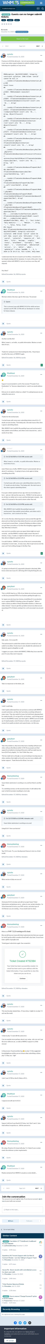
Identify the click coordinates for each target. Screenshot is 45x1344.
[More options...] (41, 55)
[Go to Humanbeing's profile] (4, 777)
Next (38, 46)
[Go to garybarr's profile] (4, 588)
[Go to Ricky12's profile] (40, 1256)
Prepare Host (8, 1300)
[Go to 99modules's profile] (40, 1271)
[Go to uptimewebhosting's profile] (40, 1242)
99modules (7, 1260)
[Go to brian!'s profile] (4, 450)
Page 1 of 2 (22, 46)
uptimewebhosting (10, 1245)
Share (11, 1221)
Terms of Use (29, 1332)
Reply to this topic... (12, 1209)
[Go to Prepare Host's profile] (40, 1297)
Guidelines (7, 1334)
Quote (8, 282)
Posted (15, 57)
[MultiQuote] (3, 281)
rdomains (27, 818)
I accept (11, 1340)
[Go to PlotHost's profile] (4, 291)
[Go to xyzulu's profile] (4, 55)
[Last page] (42, 46)
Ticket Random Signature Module (13, 1284)
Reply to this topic (22, 39)
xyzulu (5, 29)
